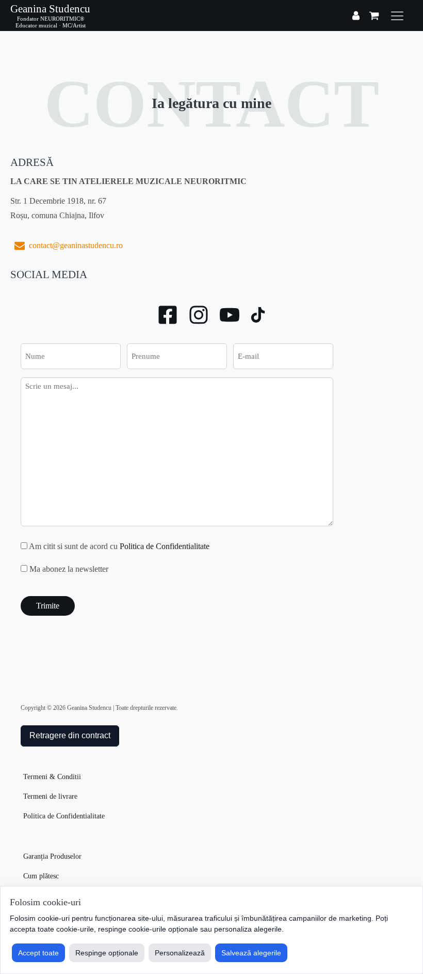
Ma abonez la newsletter (68, 569)
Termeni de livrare (50, 796)
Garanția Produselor (52, 856)
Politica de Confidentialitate (164, 546)
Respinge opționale (106, 953)
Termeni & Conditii (52, 777)
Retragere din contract (69, 735)
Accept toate (38, 953)
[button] (66, 245)
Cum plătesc (41, 876)
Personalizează (180, 953)
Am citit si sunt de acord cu (119, 546)
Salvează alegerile (251, 953)
